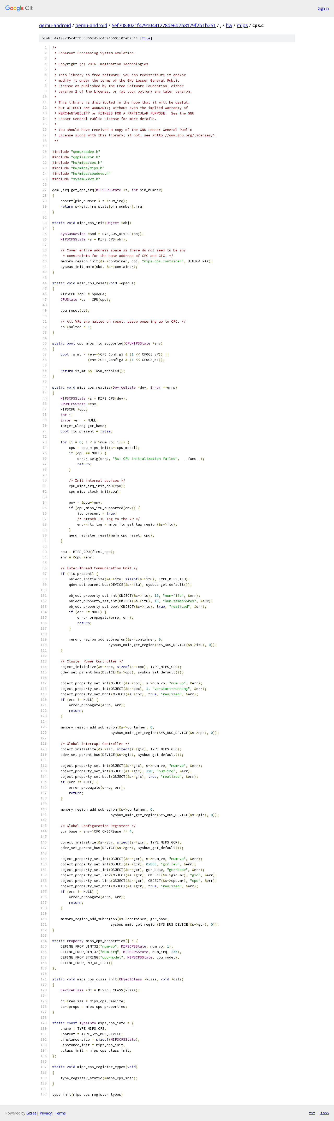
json (324, 1113)
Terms (60, 1113)
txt (312, 1113)
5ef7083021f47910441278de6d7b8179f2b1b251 (164, 25)
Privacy (46, 1113)
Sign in (323, 8)
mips (242, 25)
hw (229, 25)
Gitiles (31, 1113)
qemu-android (55, 25)
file (146, 38)
